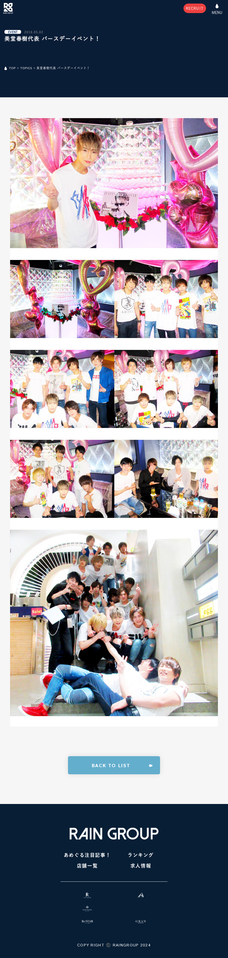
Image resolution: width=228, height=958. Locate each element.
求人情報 (140, 865)
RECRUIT (195, 8)
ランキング (141, 855)
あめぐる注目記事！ (87, 855)
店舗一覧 (87, 865)
